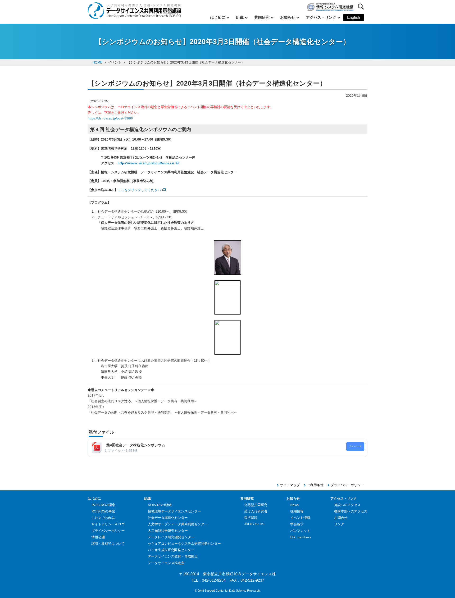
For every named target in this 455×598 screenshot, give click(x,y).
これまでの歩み (103, 518)
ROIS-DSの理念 (103, 505)
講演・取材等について (108, 543)
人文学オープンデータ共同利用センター (178, 524)
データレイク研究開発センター (171, 537)
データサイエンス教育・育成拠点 (173, 556)
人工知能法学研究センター (168, 531)
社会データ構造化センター (168, 518)
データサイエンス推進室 (166, 563)
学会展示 (297, 524)
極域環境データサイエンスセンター (174, 511)
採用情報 (297, 511)
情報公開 (98, 537)
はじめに (217, 17)
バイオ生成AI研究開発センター (171, 550)
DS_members (300, 537)
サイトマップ (290, 485)
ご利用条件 (315, 485)
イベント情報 (300, 518)
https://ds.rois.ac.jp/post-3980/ (110, 118)
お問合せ (340, 518)
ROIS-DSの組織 (160, 505)
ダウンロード (355, 446)
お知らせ (287, 17)
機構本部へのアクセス (350, 511)
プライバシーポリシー (347, 485)
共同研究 (261, 17)
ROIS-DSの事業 (103, 511)
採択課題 (250, 518)
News (294, 505)
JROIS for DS (254, 524)
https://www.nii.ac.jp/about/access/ (146, 163)
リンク (339, 524)
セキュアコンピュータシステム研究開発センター (184, 543)
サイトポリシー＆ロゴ (108, 524)
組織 (240, 17)
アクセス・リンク (321, 17)
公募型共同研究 (255, 505)
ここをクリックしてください (139, 190)
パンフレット (300, 531)
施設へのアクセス (347, 505)
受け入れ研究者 (255, 511)
